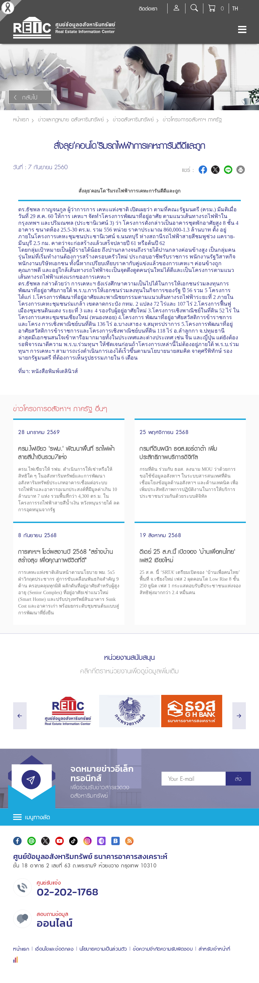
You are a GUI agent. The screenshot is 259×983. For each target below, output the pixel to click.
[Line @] (31, 841)
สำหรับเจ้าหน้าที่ (214, 949)
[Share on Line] (228, 169)
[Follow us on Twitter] (45, 841)
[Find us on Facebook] (17, 841)
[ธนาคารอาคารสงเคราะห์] (191, 711)
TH (235, 8)
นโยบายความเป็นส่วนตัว (103, 949)
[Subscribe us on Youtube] (59, 841)
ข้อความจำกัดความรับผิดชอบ (163, 949)
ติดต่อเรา (148, 8)
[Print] (240, 169)
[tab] (129, 817)
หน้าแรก (21, 119)
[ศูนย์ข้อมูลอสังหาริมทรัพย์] (67, 711)
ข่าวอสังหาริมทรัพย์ (133, 119)
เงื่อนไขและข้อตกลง (54, 949)
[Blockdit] (115, 841)
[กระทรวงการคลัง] (129, 711)
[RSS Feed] (129, 841)
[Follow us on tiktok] (73, 841)
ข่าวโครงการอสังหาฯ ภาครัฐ (192, 119)
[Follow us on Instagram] (87, 841)
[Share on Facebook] (203, 169)
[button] (129, 817)
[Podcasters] (101, 841)
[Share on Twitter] (215, 169)
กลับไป (30, 97)
